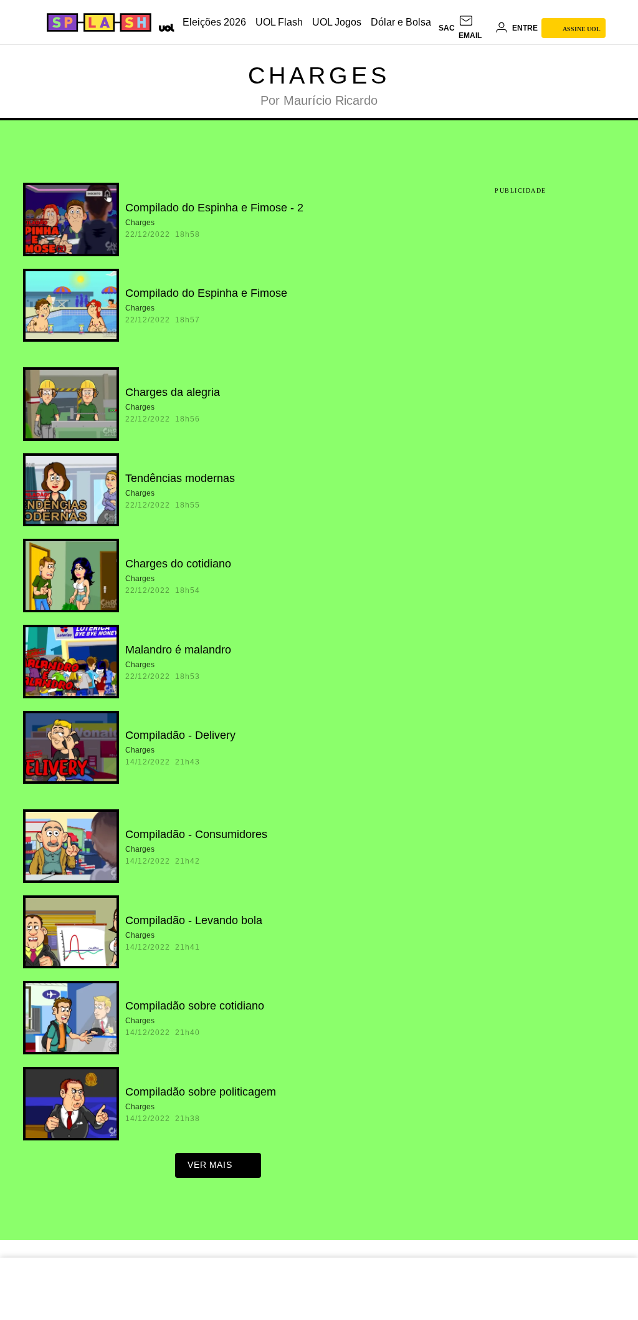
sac (447, 28)
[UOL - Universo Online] (164, 26)
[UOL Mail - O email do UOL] (475, 28)
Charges (319, 75)
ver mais (210, 1165)
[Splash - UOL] (97, 22)
